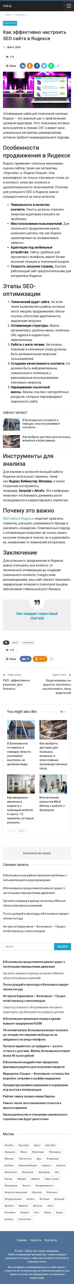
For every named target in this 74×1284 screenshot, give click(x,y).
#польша (44, 1199)
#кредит (21, 1179)
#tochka (9, 1145)
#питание (52, 1192)
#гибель (9, 1165)
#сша (50, 1205)
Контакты (51, 1240)
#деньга (46, 1165)
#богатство (25, 1158)
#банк (23, 1152)
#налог (26, 1185)
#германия (53, 1158)
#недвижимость (44, 1185)
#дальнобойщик (28, 1165)
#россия (37, 1205)
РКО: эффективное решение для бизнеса (16, 684)
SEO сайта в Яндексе (18, 518)
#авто (37, 1145)
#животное (11, 1172)
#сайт (15, 643)
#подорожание (13, 1199)
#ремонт (23, 1205)
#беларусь (55, 1152)
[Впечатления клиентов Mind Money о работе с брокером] (53, 784)
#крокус (35, 1179)
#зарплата (28, 1172)
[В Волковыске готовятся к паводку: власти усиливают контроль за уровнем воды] (11, 424)
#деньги (60, 1165)
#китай (8, 1179)
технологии (28, 643)
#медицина (11, 1185)
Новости (10, 23)
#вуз (39, 1158)
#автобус (50, 1145)
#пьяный (59, 1199)
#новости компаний (16, 1192)
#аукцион (10, 1152)
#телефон (10, 1212)
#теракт (25, 1212)
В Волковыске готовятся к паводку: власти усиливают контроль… (41, 424)
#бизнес (9, 1158)
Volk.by (7, 6)
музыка (9, 1219)
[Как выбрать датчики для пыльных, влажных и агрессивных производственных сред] (11, 441)
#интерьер (44, 1172)
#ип (57, 1172)
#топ (36, 1212)
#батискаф (38, 1152)
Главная (22, 1240)
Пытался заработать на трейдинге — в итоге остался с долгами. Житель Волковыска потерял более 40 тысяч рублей (36, 1051)
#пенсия (37, 1192)
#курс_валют (52, 1179)
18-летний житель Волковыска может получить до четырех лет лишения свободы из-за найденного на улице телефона (35, 1035)
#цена (59, 1212)
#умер (47, 1212)
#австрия (23, 1145)
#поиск (30, 1199)
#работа (9, 1205)
